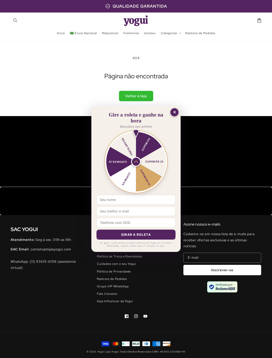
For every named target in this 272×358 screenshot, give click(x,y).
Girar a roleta (136, 235)
